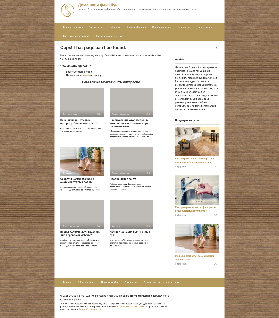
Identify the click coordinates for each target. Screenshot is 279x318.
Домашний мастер (136, 27)
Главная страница (73, 27)
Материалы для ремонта (76, 36)
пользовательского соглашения (131, 306)
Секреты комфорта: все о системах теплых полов (77, 180)
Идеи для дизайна (162, 27)
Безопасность (185, 27)
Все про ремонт (97, 27)
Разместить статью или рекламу (161, 282)
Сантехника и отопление (109, 36)
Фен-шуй (115, 27)
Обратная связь (86, 282)
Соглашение (131, 282)
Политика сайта (110, 282)
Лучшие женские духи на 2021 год (130, 233)
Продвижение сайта (123, 179)
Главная (67, 282)
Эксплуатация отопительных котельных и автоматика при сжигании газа (129, 123)
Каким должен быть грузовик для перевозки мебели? (80, 233)
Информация (206, 27)
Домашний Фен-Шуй (98, 5)
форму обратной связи (90, 309)
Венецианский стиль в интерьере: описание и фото (79, 121)
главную (86, 75)
